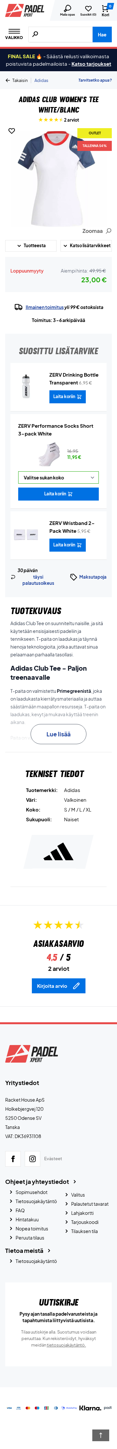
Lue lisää (58, 734)
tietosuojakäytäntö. (66, 1345)
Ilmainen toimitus (45, 307)
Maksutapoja (93, 577)
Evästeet (53, 1158)
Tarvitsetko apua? (95, 80)
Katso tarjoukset (91, 63)
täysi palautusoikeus (38, 580)
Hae (102, 34)
